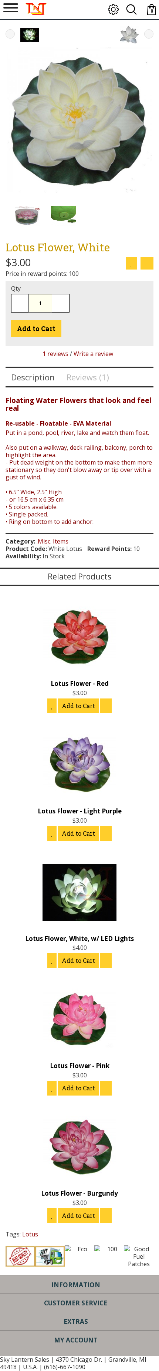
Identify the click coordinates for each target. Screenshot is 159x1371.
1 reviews (55, 354)
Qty (16, 288)
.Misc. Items (52, 541)
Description (33, 377)
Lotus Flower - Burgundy (79, 1193)
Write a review (93, 354)
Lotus (30, 1234)
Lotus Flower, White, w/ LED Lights (79, 938)
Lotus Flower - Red (80, 683)
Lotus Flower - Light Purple (80, 811)
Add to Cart (36, 328)
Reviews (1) (88, 377)
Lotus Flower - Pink (79, 1065)
